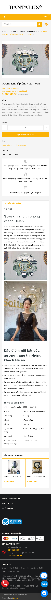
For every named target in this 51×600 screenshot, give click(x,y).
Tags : (4, 141)
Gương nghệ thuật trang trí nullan (37, 476)
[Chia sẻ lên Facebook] (4, 154)
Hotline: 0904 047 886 (11, 572)
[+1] (16, 154)
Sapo (15, 598)
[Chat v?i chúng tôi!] (44, 593)
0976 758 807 (14, 550)
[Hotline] (5, 583)
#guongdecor (7, 145)
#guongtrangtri (21, 145)
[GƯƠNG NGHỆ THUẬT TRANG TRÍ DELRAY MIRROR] (14, 467)
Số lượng (5, 123)
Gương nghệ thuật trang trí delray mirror (14, 476)
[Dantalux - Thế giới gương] (25, 7)
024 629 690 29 (15, 555)
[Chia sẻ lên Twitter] (10, 154)
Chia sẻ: (5, 151)
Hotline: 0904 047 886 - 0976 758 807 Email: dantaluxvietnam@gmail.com (20, 587)
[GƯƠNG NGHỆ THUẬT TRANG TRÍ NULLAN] (37, 467)
